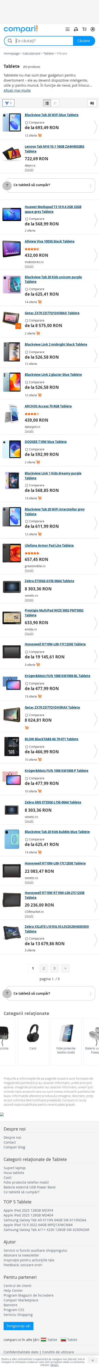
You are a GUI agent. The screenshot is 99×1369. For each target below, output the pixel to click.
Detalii (29, 170)
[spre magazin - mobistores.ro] (13, 248)
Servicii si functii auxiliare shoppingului (35, 1250)
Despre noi (12, 1137)
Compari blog (14, 1147)
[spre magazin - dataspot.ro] (13, 413)
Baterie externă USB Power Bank (30, 1187)
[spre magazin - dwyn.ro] (13, 154)
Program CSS (14, 1309)
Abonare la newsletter (21, 1255)
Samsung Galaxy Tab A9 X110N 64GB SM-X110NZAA (45, 1220)
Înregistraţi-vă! (18, 1326)
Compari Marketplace (21, 1300)
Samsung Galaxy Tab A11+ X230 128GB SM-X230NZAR (46, 1229)
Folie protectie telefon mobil (65, 1050)
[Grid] (55, 102)
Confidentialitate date (21, 1352)
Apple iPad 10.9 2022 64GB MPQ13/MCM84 (38, 1224)
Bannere (10, 1305)
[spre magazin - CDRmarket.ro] (13, 900)
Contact (10, 1142)
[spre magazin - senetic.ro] (13, 588)
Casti (33, 1048)
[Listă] (47, 102)
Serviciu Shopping (18, 1314)
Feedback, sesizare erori (23, 1265)
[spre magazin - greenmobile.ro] (13, 553)
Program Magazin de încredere (29, 1295)
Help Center (13, 1290)
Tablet (52, 1339)
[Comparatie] (76, 29)
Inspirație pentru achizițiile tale (29, 1260)
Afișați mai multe (17, 90)
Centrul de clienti (17, 1285)
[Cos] (84, 29)
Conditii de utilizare (58, 1352)
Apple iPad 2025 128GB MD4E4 (28, 1215)
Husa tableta (14, 1172)
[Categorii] (67, 29)
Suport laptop (15, 1168)
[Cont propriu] (92, 29)
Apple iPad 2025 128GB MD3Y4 (28, 1210)
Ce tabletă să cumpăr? (31, 184)
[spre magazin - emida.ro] (13, 618)
